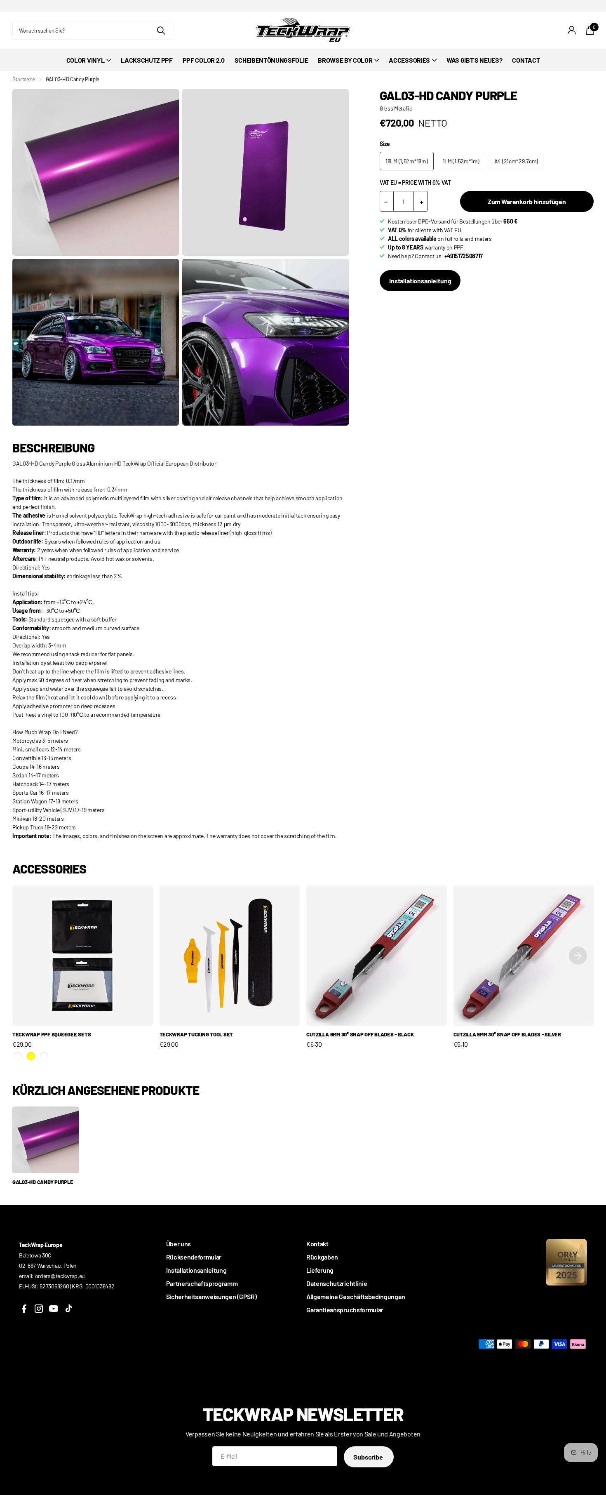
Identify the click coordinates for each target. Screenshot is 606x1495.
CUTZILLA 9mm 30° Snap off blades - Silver (507, 1034)
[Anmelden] (572, 30)
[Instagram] (39, 1309)
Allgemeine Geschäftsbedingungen (355, 1296)
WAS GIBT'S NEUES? (474, 60)
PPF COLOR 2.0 (204, 60)
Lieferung (320, 1270)
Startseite (23, 79)
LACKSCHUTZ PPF (147, 60)
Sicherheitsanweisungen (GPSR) (211, 1296)
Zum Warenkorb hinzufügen (527, 201)
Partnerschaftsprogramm (202, 1283)
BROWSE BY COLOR (345, 60)
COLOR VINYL (85, 60)
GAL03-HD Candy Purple (42, 1182)
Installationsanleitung (420, 281)
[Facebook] (24, 1309)
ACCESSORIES (409, 60)
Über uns (178, 1244)
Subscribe (368, 1457)
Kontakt (317, 1244)
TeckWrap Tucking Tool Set (196, 1034)
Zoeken (161, 30)
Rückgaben (322, 1257)
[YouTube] (54, 1309)
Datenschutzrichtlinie (336, 1283)
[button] (578, 955)
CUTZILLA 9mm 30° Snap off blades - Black (360, 1034)
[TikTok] (68, 1309)
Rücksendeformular (194, 1257)
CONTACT (526, 60)
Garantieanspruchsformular (344, 1310)
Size (385, 143)
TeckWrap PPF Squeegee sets (51, 1034)
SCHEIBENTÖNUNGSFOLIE (271, 60)
